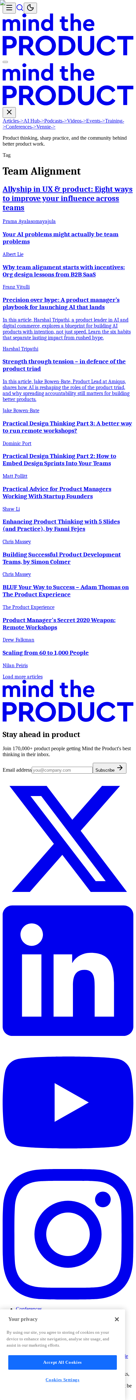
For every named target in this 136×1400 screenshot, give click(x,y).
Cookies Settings (63, 1379)
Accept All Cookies (62, 1362)
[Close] (117, 1319)
